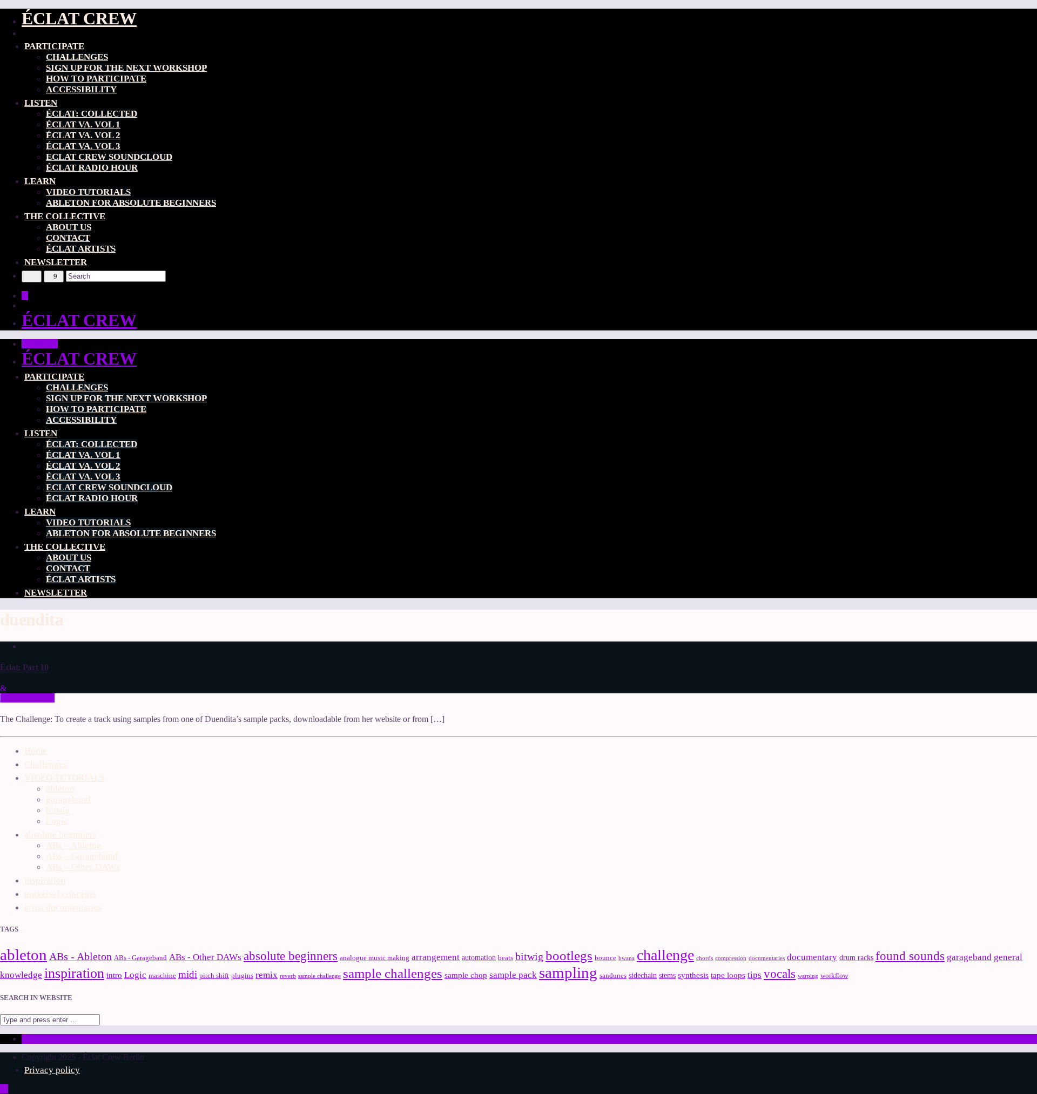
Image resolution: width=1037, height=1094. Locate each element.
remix (266, 975)
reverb (288, 976)
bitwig (58, 810)
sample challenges (392, 973)
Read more (27, 698)
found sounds (910, 956)
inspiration (45, 880)
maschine (162, 976)
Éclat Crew (79, 18)
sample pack (513, 975)
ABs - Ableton (80, 956)
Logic (57, 821)
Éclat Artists (81, 249)
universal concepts (60, 894)
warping (808, 976)
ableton (60, 789)
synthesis (693, 975)
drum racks (856, 957)
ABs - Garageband (140, 958)
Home (35, 751)
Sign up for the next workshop (126, 68)
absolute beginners (60, 834)
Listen (40, 103)
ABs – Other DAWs (83, 867)
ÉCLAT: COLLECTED (91, 114)
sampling (568, 972)
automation (479, 957)
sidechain (643, 975)
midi (187, 974)
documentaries (767, 958)
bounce (605, 958)
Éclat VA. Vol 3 (83, 146)
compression (730, 958)
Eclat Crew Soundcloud (109, 157)
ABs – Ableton (74, 845)
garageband (68, 799)
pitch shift (214, 976)
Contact (68, 238)
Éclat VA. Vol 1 (83, 124)
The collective (64, 216)
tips (755, 975)
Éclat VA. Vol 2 (83, 135)
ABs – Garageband (82, 856)
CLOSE (42, 343)
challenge (665, 955)
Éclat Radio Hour (92, 168)
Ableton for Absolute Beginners (131, 203)
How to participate (96, 78)
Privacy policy (52, 1070)
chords (704, 958)
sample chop (466, 975)
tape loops (728, 975)
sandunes (613, 976)
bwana (626, 958)
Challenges (77, 57)
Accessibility (81, 89)
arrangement (436, 957)
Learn (40, 181)
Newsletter (55, 262)
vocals (780, 974)
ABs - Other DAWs (205, 957)
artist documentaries (63, 907)
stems (667, 975)
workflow (834, 976)
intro (114, 975)
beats (505, 958)
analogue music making (374, 958)
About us (68, 227)
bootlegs (569, 955)
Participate (54, 46)
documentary (812, 957)
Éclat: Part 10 (24, 667)
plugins (242, 976)
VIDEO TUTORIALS (88, 192)
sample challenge (319, 976)
